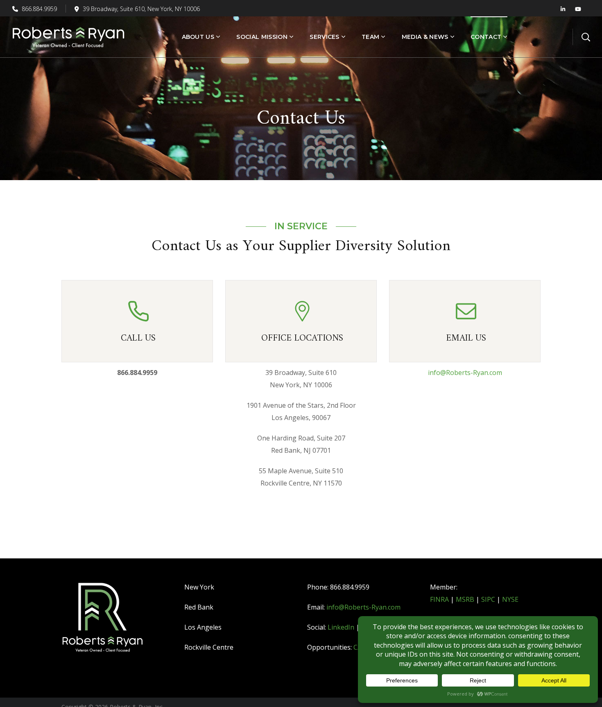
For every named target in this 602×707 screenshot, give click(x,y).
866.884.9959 (38, 9)
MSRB (465, 599)
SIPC (488, 599)
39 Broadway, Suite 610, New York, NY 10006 (141, 9)
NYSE (510, 599)
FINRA (439, 599)
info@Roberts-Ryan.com (465, 372)
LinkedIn (341, 627)
